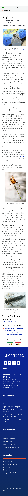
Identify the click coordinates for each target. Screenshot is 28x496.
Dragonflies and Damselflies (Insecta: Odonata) (14, 329)
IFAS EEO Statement (10, 464)
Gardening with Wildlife (16, 8)
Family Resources (9, 444)
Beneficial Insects (10, 322)
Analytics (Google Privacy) (12, 473)
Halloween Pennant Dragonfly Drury (14, 334)
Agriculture (7, 436)
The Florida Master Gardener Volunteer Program (12, 415)
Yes (9, 344)
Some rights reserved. (19, 49)
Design (7, 8)
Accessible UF (8, 461)
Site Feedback (8, 387)
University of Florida (14, 488)
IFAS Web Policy (8, 467)
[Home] (3, 8)
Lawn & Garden (8, 441)
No (17, 344)
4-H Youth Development (11, 447)
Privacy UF (6, 470)
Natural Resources (9, 439)
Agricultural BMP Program (11, 407)
